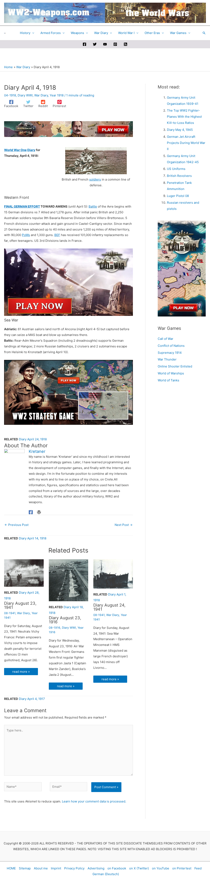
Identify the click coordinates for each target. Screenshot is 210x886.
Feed (198, 868)
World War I (126, 33)
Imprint (56, 868)
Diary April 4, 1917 (32, 699)
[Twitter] (95, 44)
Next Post (123, 525)
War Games (178, 33)
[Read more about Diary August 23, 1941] (24, 573)
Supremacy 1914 (170, 353)
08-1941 (9, 613)
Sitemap (25, 868)
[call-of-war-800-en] (68, 392)
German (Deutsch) (105, 874)
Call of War (165, 339)
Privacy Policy (74, 868)
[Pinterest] (115, 44)
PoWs (26, 235)
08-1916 (54, 627)
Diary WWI (25, 95)
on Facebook (116, 868)
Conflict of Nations (171, 346)
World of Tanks (168, 380)
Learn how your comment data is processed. (94, 801)
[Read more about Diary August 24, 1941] (113, 574)
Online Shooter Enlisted (175, 366)
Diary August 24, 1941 (109, 607)
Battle (93, 206)
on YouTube (160, 868)
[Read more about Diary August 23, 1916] (68, 580)
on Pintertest (181, 868)
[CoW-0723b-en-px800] (68, 282)
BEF (57, 235)
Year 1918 (57, 95)
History (25, 33)
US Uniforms (176, 169)
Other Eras (152, 33)
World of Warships (171, 373)
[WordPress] (39, 512)
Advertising (96, 868)
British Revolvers (179, 176)
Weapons (77, 33)
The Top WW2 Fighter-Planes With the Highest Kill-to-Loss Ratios (184, 116)
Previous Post (17, 525)
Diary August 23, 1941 (20, 605)
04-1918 (10, 95)
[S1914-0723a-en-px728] (68, 129)
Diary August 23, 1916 (65, 619)
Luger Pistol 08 (178, 196)
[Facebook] (84, 44)
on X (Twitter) (139, 868)
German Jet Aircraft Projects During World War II (186, 143)
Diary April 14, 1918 (32, 538)
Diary (31, 150)
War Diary (101, 33)
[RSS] (125, 44)
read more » (21, 672)
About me (41, 868)
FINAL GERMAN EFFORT (22, 206)
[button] (204, 33)
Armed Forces (50, 33)
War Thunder (167, 359)
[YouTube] (105, 44)
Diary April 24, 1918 (33, 439)
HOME (11, 868)
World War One (15, 150)
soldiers (95, 179)
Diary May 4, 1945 (180, 130)
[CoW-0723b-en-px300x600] (182, 268)
